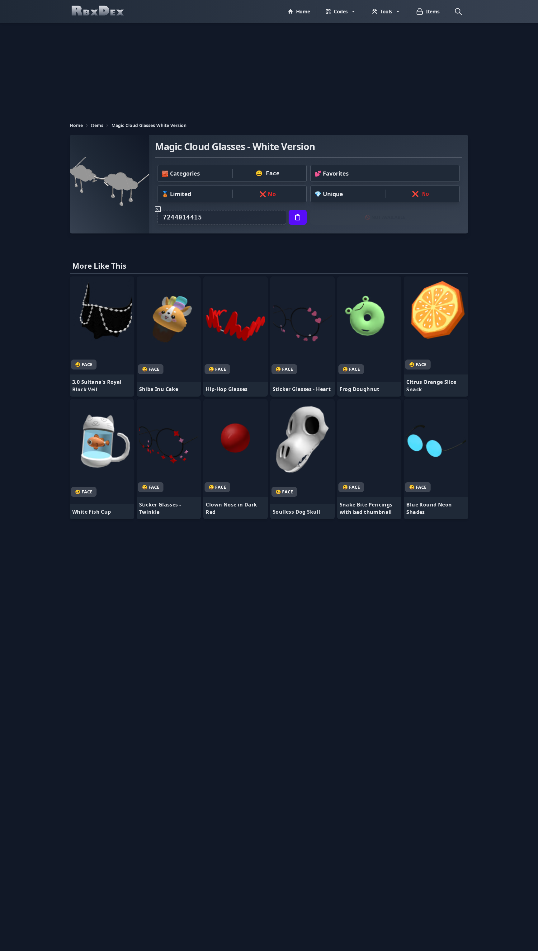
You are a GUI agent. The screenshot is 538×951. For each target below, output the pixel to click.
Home (76, 125)
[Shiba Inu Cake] (169, 336)
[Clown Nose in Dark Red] (235, 459)
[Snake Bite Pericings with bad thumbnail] (369, 459)
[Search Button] (458, 11)
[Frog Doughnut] (369, 336)
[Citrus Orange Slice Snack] (436, 336)
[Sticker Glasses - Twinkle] (169, 459)
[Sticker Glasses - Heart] (302, 336)
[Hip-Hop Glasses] (235, 336)
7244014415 (182, 217)
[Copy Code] (298, 217)
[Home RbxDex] (104, 11)
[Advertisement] (269, 69)
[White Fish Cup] (102, 459)
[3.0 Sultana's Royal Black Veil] (102, 336)
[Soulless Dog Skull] (302, 459)
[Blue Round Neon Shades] (436, 459)
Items (97, 125)
